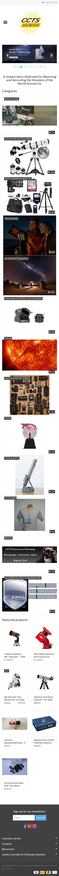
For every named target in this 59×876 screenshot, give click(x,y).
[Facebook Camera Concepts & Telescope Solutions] (24, 826)
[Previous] (7, 55)
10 (44, 67)
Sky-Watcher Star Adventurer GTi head (14, 698)
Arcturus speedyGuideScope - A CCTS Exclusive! (14, 741)
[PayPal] (42, 872)
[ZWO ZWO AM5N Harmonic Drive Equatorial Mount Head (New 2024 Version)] (44, 637)
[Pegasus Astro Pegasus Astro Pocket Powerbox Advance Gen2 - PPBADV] (44, 723)
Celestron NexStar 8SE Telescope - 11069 (14, 655)
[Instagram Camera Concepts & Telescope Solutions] (34, 826)
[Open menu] (5, 22)
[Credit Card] (36, 872)
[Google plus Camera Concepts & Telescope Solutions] (29, 826)
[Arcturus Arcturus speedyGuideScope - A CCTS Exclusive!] (14, 723)
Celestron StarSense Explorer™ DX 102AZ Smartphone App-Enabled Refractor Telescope (43, 698)
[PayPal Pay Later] (48, 872)
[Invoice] (54, 872)
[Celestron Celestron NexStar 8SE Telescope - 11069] (14, 637)
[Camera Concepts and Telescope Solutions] (35, 22)
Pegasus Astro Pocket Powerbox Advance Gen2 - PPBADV (44, 741)
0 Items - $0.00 (51, 2)
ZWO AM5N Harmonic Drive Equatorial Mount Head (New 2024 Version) (44, 655)
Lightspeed (8, 869)
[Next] (51, 55)
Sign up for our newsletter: (29, 811)
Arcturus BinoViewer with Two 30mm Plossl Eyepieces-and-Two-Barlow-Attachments (14, 784)
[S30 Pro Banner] (29, 54)
